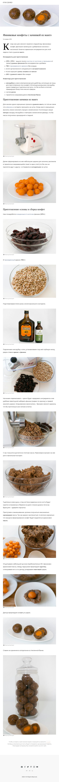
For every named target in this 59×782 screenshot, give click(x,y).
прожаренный (10, 260)
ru (32, 770)
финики (10, 107)
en (27, 770)
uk (29, 770)
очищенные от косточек (25, 214)
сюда (48, 742)
